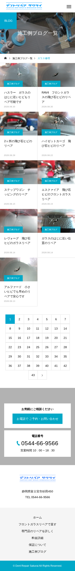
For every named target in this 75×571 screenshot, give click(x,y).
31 (28, 356)
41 (56, 365)
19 (47, 337)
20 (56, 337)
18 (37, 337)
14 (65, 328)
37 (19, 365)
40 (47, 365)
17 (28, 337)
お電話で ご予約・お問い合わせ (37, 418)
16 (19, 337)
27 (56, 347)
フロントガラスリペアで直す (37, 524)
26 (47, 347)
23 (19, 347)
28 (65, 347)
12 (47, 328)
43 (33, 375)
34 (56, 356)
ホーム (37, 517)
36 (10, 365)
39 (37, 365)
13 (56, 328)
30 (19, 356)
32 (37, 356)
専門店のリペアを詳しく (37, 531)
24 (28, 347)
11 (37, 328)
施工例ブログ (13, 84)
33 (47, 356)
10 (28, 328)
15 (10, 337)
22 (10, 347)
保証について (37, 544)
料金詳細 (37, 538)
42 (65, 365)
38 (28, 365)
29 (10, 356)
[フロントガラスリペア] (24, 6)
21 (65, 337)
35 (65, 356)
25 (37, 347)
